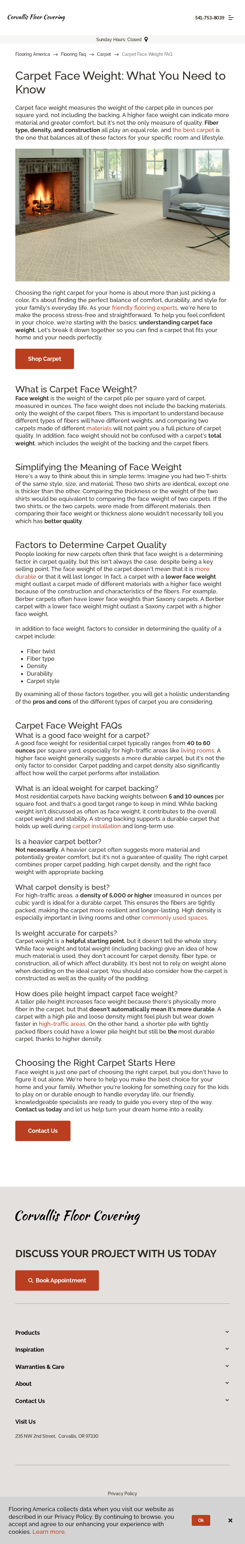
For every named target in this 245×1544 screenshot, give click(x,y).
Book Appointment (61, 1280)
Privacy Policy (122, 1493)
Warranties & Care (39, 1366)
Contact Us (43, 1130)
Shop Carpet (44, 358)
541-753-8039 (210, 17)
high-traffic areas (62, 1024)
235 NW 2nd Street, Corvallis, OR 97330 (57, 1436)
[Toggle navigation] (231, 17)
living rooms (197, 750)
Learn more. (49, 1531)
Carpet (104, 54)
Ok (201, 1520)
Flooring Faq (73, 54)
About (23, 1383)
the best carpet (193, 130)
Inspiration (29, 1349)
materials (99, 428)
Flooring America (32, 54)
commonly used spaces (174, 917)
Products (27, 1332)
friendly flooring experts (144, 307)
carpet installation (96, 826)
